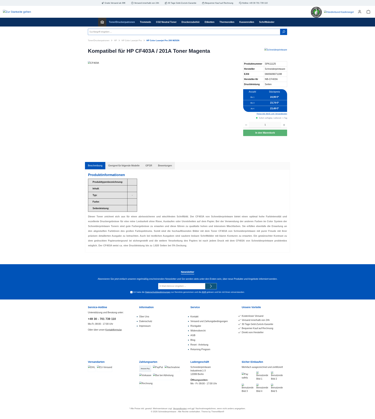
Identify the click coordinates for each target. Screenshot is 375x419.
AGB (204, 292)
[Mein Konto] (359, 12)
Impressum (145, 326)
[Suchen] (283, 32)
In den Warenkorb (265, 133)
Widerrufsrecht (198, 330)
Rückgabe (195, 326)
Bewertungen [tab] (165, 165)
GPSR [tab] (148, 165)
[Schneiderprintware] (275, 51)
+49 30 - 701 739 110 (102, 318)
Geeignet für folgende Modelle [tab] (124, 165)
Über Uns (144, 316)
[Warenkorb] (368, 12)
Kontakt (194, 316)
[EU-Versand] (104, 368)
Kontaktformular (113, 329)
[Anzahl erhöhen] (284, 125)
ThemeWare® (217, 411)
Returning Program (200, 349)
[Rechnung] (146, 385)
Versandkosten (180, 408)
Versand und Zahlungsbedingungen (209, 321)
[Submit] (211, 286)
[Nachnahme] (172, 368)
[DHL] (91, 368)
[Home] (102, 22)
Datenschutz (145, 321)
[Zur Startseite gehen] (16, 12)
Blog (192, 340)
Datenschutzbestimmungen (158, 292)
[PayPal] (158, 368)
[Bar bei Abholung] (163, 376)
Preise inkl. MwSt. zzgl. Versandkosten (272, 114)
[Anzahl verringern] (246, 125)
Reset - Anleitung (199, 344)
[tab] (95, 165)
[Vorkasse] (145, 376)
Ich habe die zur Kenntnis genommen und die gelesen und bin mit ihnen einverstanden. (189, 292)
